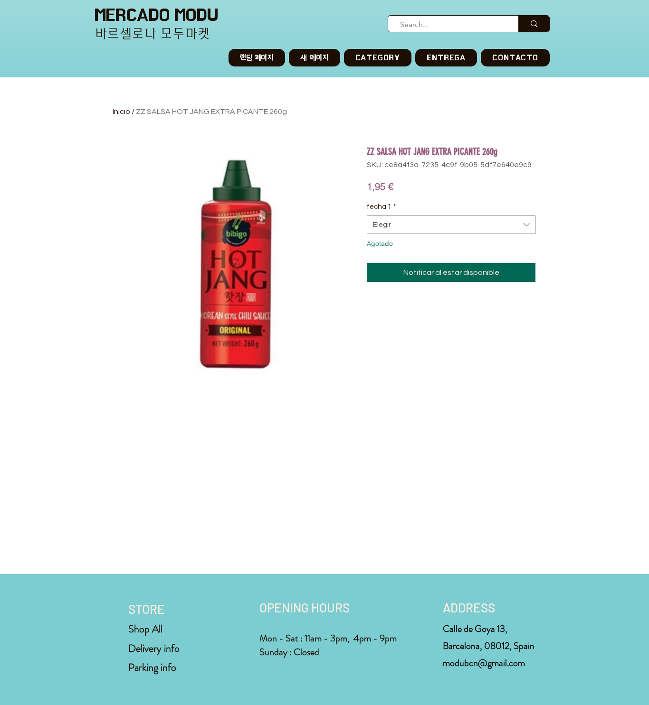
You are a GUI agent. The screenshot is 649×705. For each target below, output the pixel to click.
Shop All (145, 628)
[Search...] (533, 24)
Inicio (121, 111)
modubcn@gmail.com (484, 663)
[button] (378, 57)
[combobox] (451, 225)
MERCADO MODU (156, 15)
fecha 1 (381, 206)
